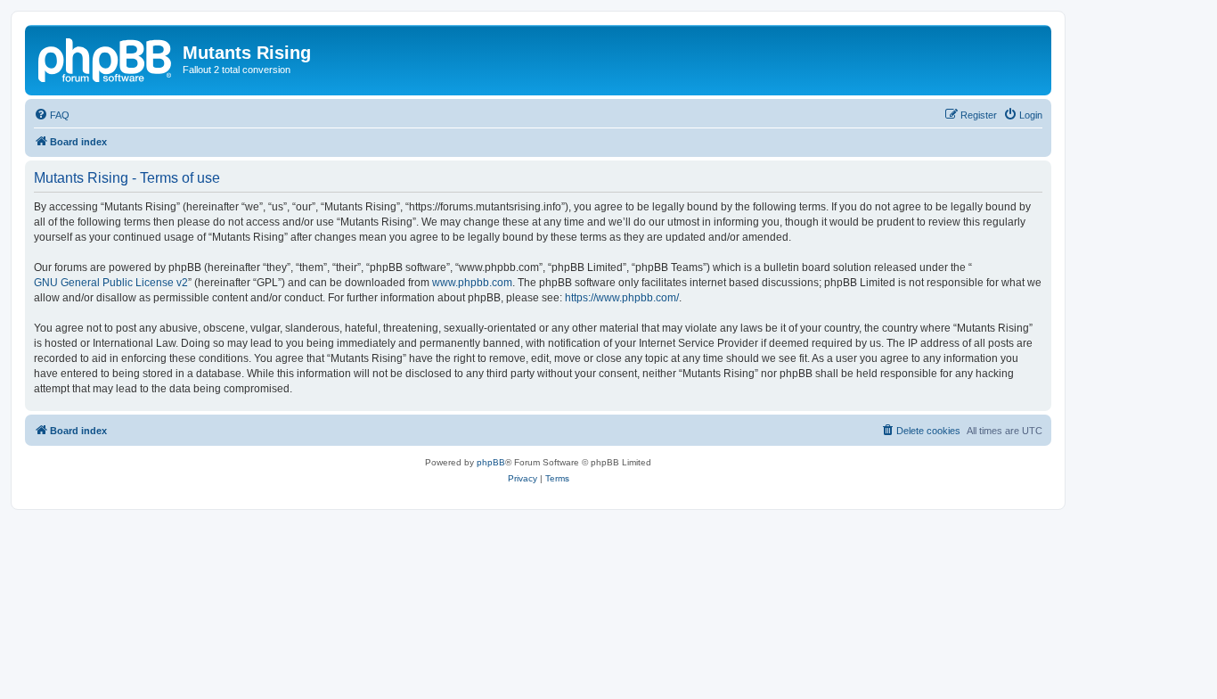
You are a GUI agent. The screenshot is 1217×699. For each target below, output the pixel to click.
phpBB (491, 462)
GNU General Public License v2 (111, 282)
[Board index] (106, 57)
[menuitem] (51, 115)
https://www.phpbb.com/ (622, 298)
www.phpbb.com (472, 282)
